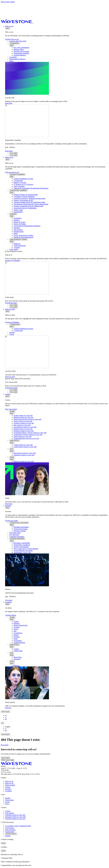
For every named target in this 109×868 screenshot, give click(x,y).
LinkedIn (15, 815)
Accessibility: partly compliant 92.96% (18, 826)
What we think (10, 309)
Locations (8, 602)
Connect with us (10, 615)
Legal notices (9, 828)
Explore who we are (12, 39)
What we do (9, 157)
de (6, 719)
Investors (8, 506)
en (2, 723)
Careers (7, 394)
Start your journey (11, 409)
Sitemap (8, 836)
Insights (7, 798)
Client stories (9, 800)
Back (7, 28)
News (7, 804)
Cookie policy (10, 832)
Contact (7, 811)
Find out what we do (12, 172)
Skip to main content (8, 2)
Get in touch (5, 711)
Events (7, 802)
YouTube (15, 819)
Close (3, 843)
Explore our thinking (12, 322)
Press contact (9, 813)
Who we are (9, 26)
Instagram (15, 817)
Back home (5, 745)
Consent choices (11, 834)
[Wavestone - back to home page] (16, 22)
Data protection (10, 830)
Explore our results (11, 521)
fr (5, 717)
